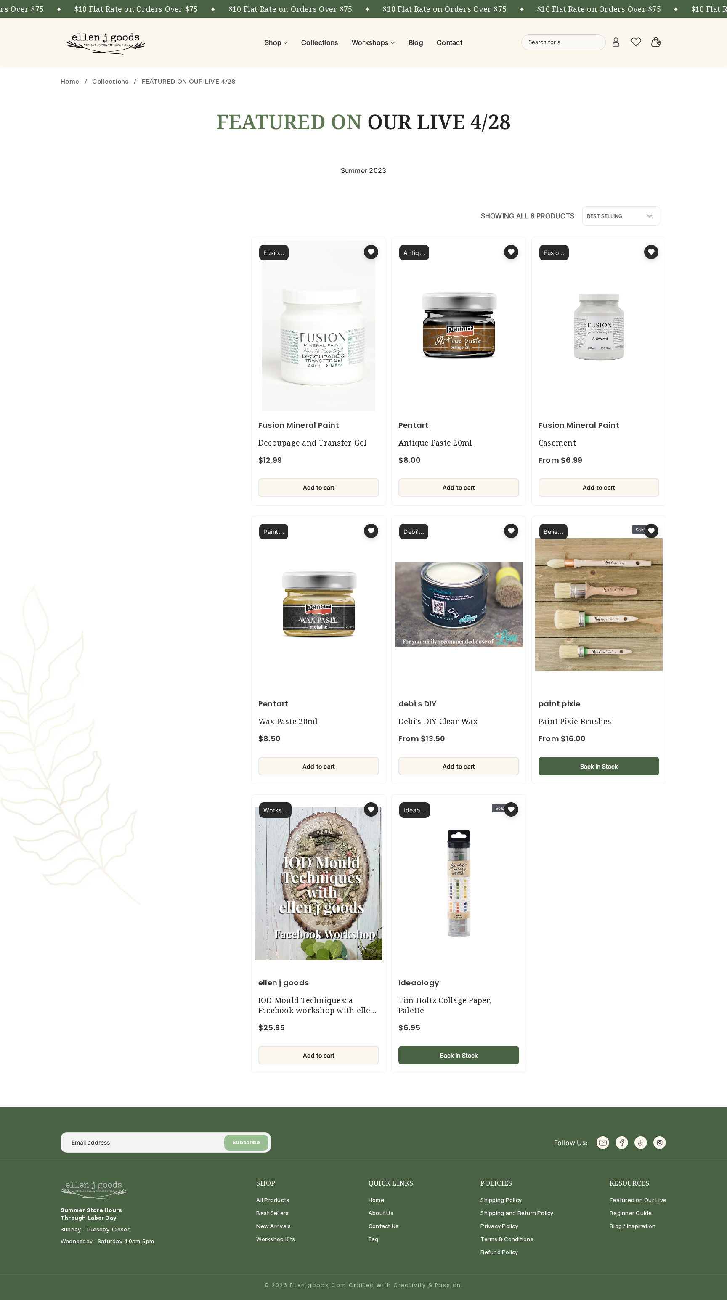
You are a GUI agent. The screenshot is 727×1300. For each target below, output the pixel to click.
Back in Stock (599, 766)
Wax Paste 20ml (288, 721)
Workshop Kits (275, 1239)
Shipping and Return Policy (516, 1213)
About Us (381, 1213)
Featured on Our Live (638, 1200)
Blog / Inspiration (632, 1226)
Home (71, 81)
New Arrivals (273, 1226)
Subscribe (246, 1142)
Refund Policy (499, 1252)
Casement (557, 443)
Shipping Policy (501, 1200)
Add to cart (318, 487)
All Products (272, 1200)
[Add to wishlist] (371, 252)
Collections (110, 81)
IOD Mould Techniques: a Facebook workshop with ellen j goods (317, 1010)
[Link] (107, 42)
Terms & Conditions (506, 1239)
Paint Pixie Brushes (575, 721)
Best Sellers (272, 1213)
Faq (374, 1239)
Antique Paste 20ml (435, 443)
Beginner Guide (631, 1213)
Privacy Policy (499, 1226)
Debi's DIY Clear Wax (438, 721)
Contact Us (383, 1226)
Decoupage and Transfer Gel (312, 443)
